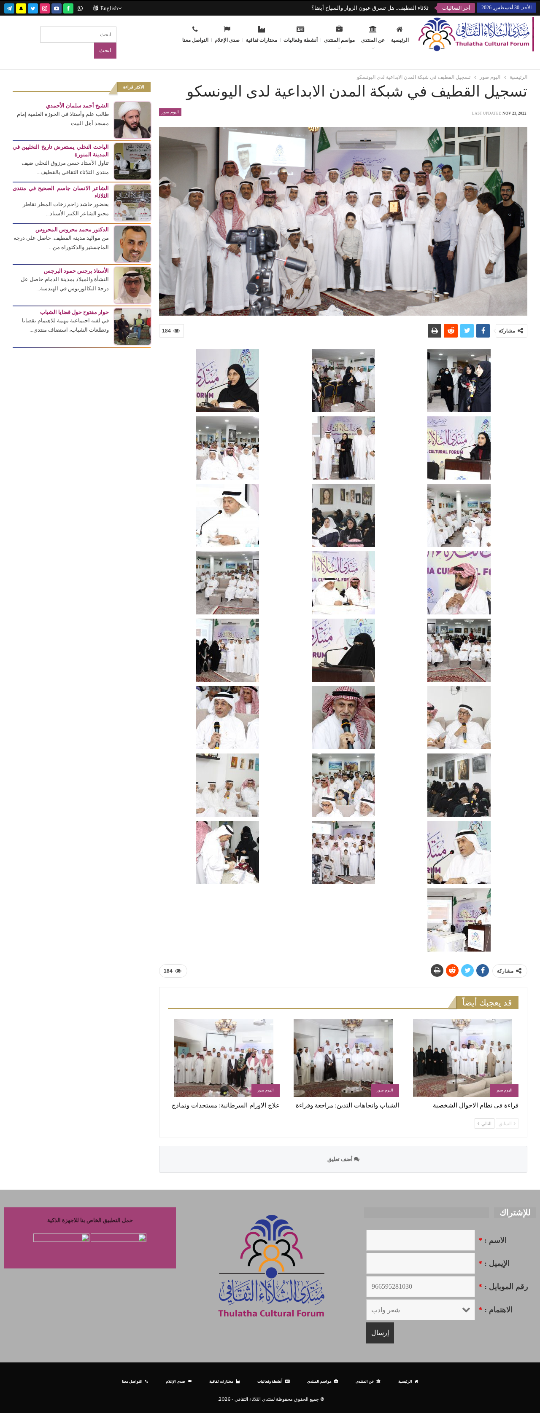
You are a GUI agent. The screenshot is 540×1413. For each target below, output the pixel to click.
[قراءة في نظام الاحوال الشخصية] (462, 1058)
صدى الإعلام (227, 40)
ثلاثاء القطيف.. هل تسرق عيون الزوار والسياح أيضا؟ (370, 8)
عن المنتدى (373, 40)
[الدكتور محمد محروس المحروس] (132, 243)
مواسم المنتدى (339, 40)
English (109, 8)
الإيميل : (494, 1263)
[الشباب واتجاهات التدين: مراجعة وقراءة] (343, 1058)
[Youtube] (56, 7)
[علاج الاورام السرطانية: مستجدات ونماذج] (224, 1058)
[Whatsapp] (80, 7)
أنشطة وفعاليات (301, 40)
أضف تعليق (340, 1159)
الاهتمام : (495, 1310)
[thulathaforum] (68, 7)
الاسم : (492, 1240)
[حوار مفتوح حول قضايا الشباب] (132, 326)
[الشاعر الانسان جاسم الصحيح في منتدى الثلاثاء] (132, 202)
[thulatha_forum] (45, 7)
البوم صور (170, 112)
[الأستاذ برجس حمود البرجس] (132, 285)
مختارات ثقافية (261, 40)
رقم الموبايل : (503, 1286)
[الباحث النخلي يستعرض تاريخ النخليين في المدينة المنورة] (132, 161)
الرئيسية (400, 40)
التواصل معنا (195, 40)
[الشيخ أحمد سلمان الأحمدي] (132, 119)
